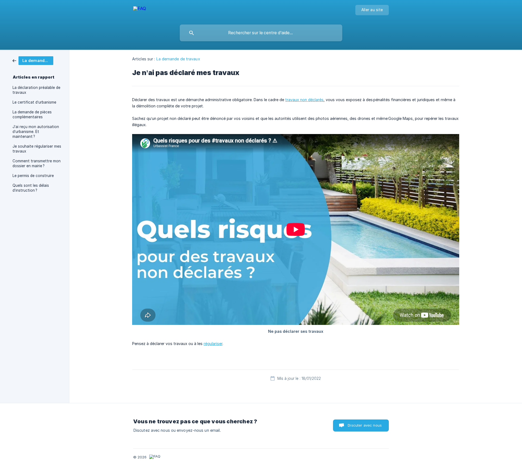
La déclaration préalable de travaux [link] (36, 90)
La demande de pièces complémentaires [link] (32, 114)
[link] (33, 60)
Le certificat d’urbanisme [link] (34, 102)
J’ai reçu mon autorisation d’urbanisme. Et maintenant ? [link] (36, 132)
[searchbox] (261, 32)
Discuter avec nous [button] (365, 425)
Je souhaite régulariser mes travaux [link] (37, 148)
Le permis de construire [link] (33, 175)
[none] (139, 11)
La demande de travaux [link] (178, 59)
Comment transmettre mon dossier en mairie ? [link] (37, 163)
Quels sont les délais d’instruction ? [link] (31, 187)
